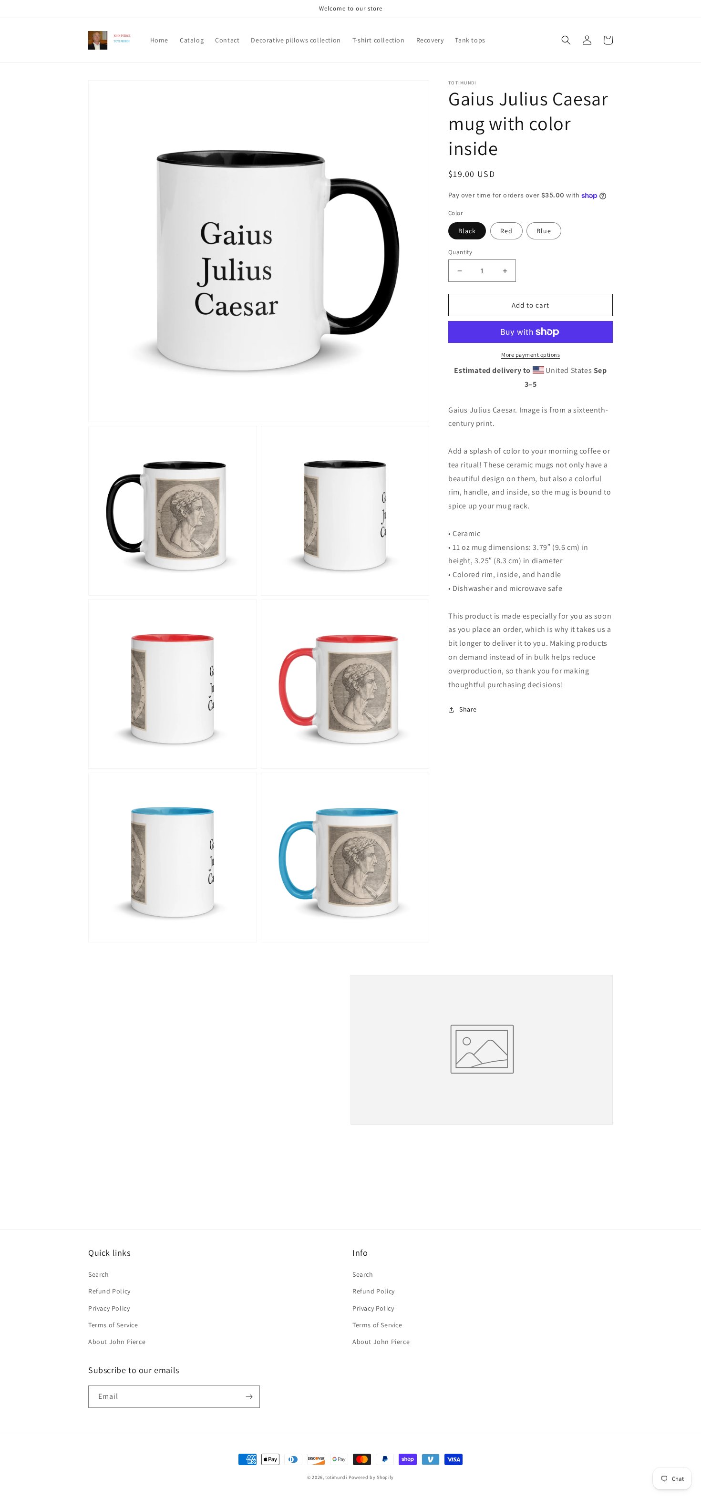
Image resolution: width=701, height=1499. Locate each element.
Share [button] (468, 709)
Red (506, 231)
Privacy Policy (109, 1308)
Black (467, 231)
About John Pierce (116, 1341)
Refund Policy (109, 1291)
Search (98, 1274)
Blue (543, 231)
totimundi (336, 1477)
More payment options (530, 354)
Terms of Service (113, 1325)
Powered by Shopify (371, 1477)
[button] (566, 40)
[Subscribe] (248, 1396)
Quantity (460, 252)
